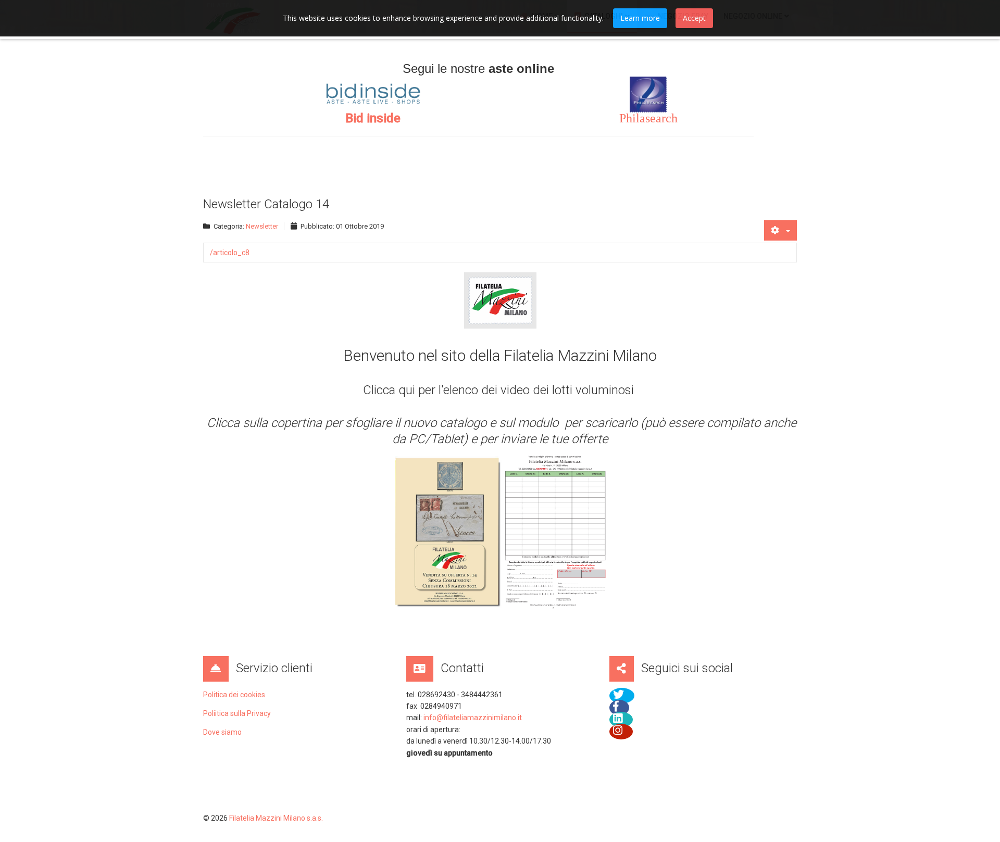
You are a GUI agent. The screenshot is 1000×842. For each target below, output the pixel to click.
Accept (694, 18)
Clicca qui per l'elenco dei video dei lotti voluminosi (500, 390)
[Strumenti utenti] (780, 230)
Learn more (640, 18)
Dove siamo (222, 732)
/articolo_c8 (229, 252)
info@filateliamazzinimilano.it (472, 717)
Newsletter (262, 226)
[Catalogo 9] (447, 531)
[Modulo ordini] (556, 532)
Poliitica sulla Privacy (237, 713)
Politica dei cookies (234, 694)
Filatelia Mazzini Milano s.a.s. (276, 818)
